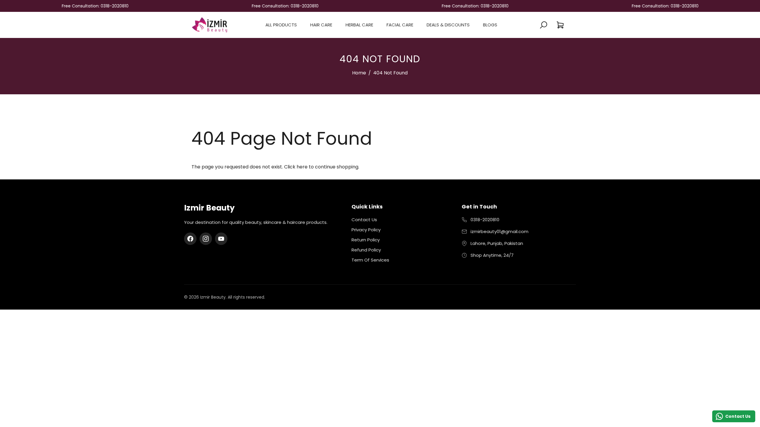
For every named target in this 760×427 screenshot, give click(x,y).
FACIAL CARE (400, 25)
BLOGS (490, 25)
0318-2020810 (485, 219)
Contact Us (364, 219)
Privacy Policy (366, 230)
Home (359, 72)
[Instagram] (206, 238)
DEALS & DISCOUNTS (448, 25)
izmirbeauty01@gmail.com (499, 231)
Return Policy (366, 240)
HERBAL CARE (359, 25)
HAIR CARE (321, 25)
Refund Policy (366, 250)
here (302, 166)
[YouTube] (221, 238)
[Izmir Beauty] (209, 24)
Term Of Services (370, 260)
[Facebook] (190, 238)
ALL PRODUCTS (281, 25)
